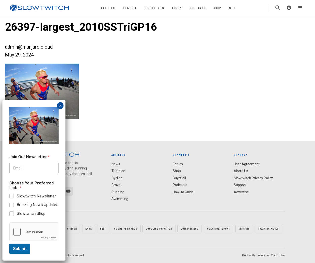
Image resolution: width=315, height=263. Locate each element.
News (115, 164)
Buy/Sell (130, 8)
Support (240, 185)
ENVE (88, 228)
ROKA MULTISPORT (218, 228)
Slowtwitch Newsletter (36, 196)
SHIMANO (244, 228)
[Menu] (300, 8)
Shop (217, 8)
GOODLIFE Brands (125, 228)
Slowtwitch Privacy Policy (253, 178)
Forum (177, 8)
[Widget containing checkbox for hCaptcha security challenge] (34, 231)
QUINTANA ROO (190, 228)
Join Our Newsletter (29, 156)
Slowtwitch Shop (31, 213)
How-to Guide (183, 192)
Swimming (119, 199)
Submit (20, 248)
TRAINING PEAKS (268, 228)
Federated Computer (270, 255)
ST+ (232, 8)
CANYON (72, 228)
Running (117, 192)
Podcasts (197, 8)
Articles (108, 8)
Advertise (241, 192)
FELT (103, 228)
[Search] (278, 8)
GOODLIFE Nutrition (159, 228)
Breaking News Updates (37, 204)
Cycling (117, 178)
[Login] (289, 8)
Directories (154, 8)
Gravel (116, 185)
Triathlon (118, 171)
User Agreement (247, 164)
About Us (241, 171)
